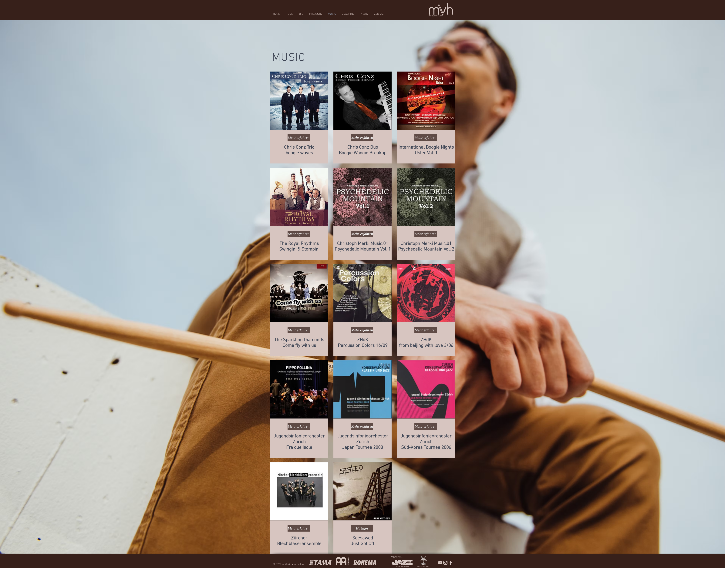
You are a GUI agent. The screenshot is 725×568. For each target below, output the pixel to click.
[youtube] (440, 563)
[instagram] (445, 563)
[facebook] (451, 563)
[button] (362, 528)
